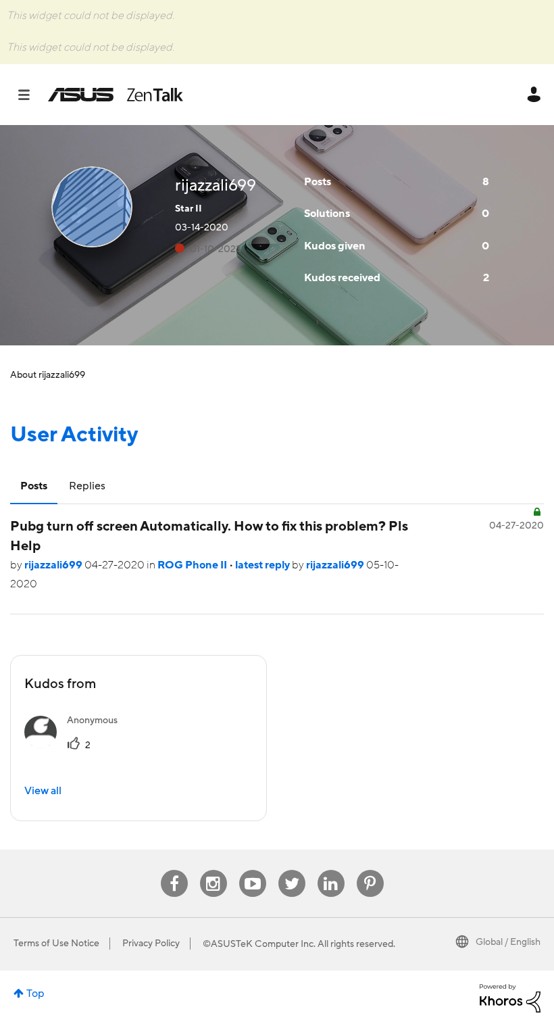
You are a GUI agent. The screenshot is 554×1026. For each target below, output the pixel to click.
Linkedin (331, 870)
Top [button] (35, 993)
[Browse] (31, 95)
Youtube (253, 870)
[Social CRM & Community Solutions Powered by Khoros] (510, 997)
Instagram (213, 870)
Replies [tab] (87, 486)
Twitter (292, 870)
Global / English (508, 942)
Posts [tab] (33, 486)
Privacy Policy (151, 943)
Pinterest (370, 870)
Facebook (174, 870)
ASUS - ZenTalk (115, 94)
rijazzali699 (54, 565)
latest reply (263, 565)
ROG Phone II (193, 565)
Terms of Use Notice (56, 943)
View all (42, 791)
